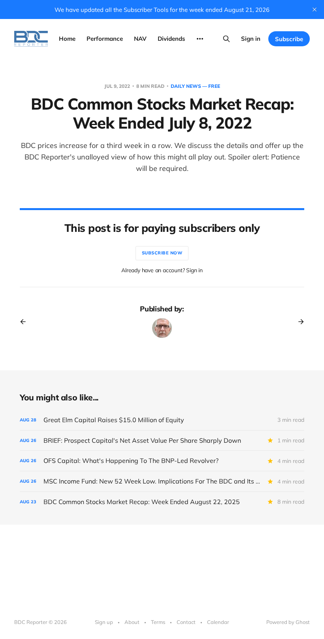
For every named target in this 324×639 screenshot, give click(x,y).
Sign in (250, 38)
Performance (105, 38)
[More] (200, 39)
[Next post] (298, 322)
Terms (158, 622)
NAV (140, 38)
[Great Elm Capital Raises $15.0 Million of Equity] (162, 420)
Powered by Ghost (288, 622)
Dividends (171, 38)
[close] (314, 9)
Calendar (218, 622)
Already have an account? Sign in (162, 270)
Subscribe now (162, 253)
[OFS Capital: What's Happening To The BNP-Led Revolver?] (162, 461)
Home (67, 38)
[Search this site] (226, 39)
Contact (186, 622)
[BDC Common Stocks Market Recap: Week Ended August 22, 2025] (162, 502)
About (131, 622)
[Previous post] (26, 322)
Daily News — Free (195, 86)
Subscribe (289, 39)
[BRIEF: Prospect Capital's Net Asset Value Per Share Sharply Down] (162, 440)
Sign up (104, 622)
